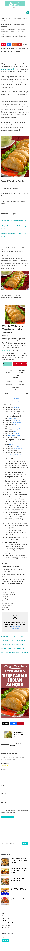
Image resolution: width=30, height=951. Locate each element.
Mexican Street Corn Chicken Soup (13, 648)
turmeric (16, 427)
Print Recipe (7, 364)
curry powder (17, 422)
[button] (3, 350)
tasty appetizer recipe (8, 69)
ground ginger (18, 429)
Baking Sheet (15, 401)
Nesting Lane (11, 29)
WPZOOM (27, 948)
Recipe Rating (5, 763)
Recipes (4, 916)
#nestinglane (15, 629)
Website (3, 802)
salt (14, 431)
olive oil (16, 407)
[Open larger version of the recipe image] (15, 314)
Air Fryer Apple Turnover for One (12, 636)
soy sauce (16, 420)
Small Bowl (15, 398)
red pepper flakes (14, 435)
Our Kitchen (5, 918)
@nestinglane (16, 626)
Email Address (5, 793)
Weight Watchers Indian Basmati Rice (13, 221)
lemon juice (18, 448)
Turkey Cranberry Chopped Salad (12, 644)
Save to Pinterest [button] (21, 364)
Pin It (21, 723)
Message (3, 769)
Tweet (6, 723)
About (4, 920)
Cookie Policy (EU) (7, 927)
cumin (15, 425)
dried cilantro (17, 433)
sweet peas (13, 418)
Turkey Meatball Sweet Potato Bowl (13, 640)
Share (13, 723)
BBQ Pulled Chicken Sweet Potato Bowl (14, 652)
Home (2, 18)
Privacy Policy (6, 925)
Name (2, 785)
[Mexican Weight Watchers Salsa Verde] (8, 734)
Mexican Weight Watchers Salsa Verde (18, 734)
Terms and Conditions (8, 922)
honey (11, 444)
